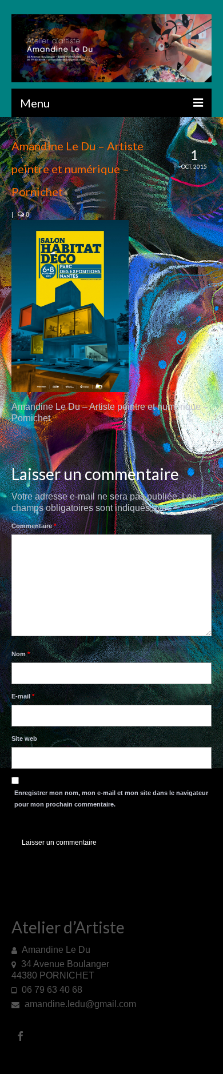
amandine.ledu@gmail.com (79, 1004)
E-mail (22, 696)
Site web (24, 738)
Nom (20, 653)
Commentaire (33, 525)
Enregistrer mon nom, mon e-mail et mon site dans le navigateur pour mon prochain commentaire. (111, 798)
